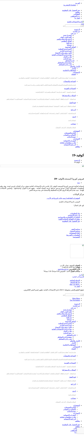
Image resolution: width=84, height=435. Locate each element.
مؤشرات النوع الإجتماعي (30, 99)
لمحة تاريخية (67, 35)
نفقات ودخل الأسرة (63, 78)
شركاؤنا (69, 43)
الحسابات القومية (70, 88)
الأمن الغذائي (54, 78)
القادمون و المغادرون (24, 78)
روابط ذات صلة (75, 284)
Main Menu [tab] (76, 298)
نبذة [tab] (78, 183)
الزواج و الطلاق (64, 99)
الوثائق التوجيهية (70, 47)
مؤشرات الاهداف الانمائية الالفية (69, 219)
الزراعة (73, 110)
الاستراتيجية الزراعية (33, 113)
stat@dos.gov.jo (63, 269)
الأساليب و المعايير (69, 135)
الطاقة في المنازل (44, 78)
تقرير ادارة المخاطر (65, 64)
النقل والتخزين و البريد (37, 85)
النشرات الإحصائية (70, 141)
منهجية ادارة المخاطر (64, 62)
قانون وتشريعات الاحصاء (63, 53)
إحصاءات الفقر (10, 99)
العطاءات (77, 14)
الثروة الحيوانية (72, 113)
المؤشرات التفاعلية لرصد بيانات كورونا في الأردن (63, 198)
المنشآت (58, 127)
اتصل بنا (77, 18)
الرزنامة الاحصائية (74, 215)
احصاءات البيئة (72, 120)
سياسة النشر (75, 229)
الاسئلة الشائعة (75, 280)
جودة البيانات (71, 137)
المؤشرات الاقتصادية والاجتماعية (69, 217)
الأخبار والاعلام (75, 66)
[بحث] (64, 295)
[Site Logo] (75, 22)
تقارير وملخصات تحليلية (68, 143)
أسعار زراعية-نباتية (54, 113)
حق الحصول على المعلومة (71, 10)
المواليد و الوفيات (54, 99)
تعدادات (73, 124)
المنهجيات (76, 131)
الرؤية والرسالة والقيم (64, 39)
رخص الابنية (27, 85)
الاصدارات (76, 139)
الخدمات (60, 85)
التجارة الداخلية (72, 85)
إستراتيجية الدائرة (66, 51)
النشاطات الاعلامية (69, 70)
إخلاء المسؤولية (74, 233)
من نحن (73, 33)
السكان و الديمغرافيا (69, 95)
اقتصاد (73, 74)
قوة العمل (72, 102)
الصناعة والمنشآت (69, 81)
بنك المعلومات (75, 213)
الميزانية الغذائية (44, 113)
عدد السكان (73, 99)
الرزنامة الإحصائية (70, 144)
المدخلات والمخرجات (50, 92)
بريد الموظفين (75, 16)
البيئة (74, 117)
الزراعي (63, 127)
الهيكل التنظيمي (66, 41)
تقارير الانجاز (67, 57)
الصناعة (65, 85)
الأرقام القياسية (40, 92)
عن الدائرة (76, 31)
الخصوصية (76, 237)
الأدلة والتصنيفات (70, 133)
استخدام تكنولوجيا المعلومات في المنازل (42, 106)
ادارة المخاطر (69, 60)
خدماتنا (69, 45)
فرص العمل (63, 106)
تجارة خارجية (72, 78)
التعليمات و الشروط (73, 235)
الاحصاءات (76, 72)
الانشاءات (54, 85)
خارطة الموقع (75, 282)
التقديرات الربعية (61, 92)
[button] (82, 24)
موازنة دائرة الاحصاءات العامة (62, 55)
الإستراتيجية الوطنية (65, 49)
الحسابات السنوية (71, 92)
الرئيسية (77, 29)
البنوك (49, 85)
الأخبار (74, 68)
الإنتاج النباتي (63, 113)
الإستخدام (56, 106)
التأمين (45, 85)
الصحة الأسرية (18, 99)
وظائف (77, 12)
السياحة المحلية (35, 78)
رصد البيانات (67, 59)
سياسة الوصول (75, 231)
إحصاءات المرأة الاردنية (43, 99)
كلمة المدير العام (66, 37)
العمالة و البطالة (72, 106)
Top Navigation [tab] (75, 300)
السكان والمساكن (71, 127)
